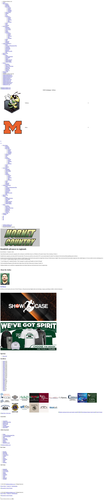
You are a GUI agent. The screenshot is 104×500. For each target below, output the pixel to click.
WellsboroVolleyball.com (7, 82)
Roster (9, 34)
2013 (4, 375)
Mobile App (7, 68)
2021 (4, 366)
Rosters (9, 9)
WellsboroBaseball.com (7, 74)
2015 (4, 373)
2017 (4, 371)
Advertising (7, 67)
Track (6, 24)
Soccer (6, 15)
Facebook (7, 69)
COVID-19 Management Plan (11, 45)
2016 (4, 372)
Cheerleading (7, 28)
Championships (8, 60)
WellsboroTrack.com (7, 81)
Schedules (10, 10)
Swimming (7, 16)
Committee (7, 46)
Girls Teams (5, 26)
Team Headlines (6, 426)
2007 (4, 381)
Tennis (6, 23)
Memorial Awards (8, 51)
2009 (4, 379)
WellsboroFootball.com (7, 77)
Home (4, 2)
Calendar (4, 72)
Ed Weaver (3, 286)
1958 (4, 390)
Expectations (7, 48)
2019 (4, 368)
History (4, 54)
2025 (4, 362)
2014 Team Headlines (7, 225)
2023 (4, 364)
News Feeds (7, 65)
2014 (4, 374)
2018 (4, 369)
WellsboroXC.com (6, 84)
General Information (7, 436)
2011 (4, 377)
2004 (4, 385)
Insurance (7, 50)
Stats (9, 20)
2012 (4, 376)
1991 (4, 389)
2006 (4, 382)
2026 (4, 361)
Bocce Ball (7, 6)
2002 (4, 387)
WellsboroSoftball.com (7, 79)
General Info (7, 47)
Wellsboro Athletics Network (8, 73)
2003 (4, 386)
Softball (6, 31)
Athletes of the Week (9, 66)
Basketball (7, 5)
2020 (4, 367)
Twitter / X (7, 70)
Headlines (9, 11)
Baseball (7, 4)
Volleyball (7, 41)
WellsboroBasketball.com (8, 75)
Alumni (6, 58)
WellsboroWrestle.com (7, 83)
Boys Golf (5, 356)
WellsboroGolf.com (6, 78)
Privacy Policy (3, 486)
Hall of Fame (5, 53)
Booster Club (5, 71)
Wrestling (7, 25)
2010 (4, 378)
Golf (6, 14)
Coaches (9, 7)
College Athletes (8, 61)
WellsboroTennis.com (7, 80)
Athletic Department (7, 43)
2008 (4, 380)
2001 (4, 388)
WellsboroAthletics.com (7, 1)
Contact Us (9, 486)
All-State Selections (9, 56)
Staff (6, 52)
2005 (4, 383)
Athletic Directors (8, 59)
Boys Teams (5, 3)
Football (6, 13)
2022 (4, 365)
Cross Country (8, 12)
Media (4, 63)
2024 (4, 363)
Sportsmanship (14, 486)
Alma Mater (7, 57)
